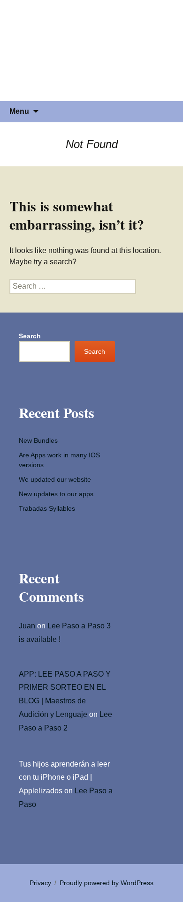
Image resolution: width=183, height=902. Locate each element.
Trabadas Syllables (47, 508)
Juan (27, 626)
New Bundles (38, 440)
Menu (19, 111)
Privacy (40, 883)
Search (30, 336)
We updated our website (55, 479)
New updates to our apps (56, 494)
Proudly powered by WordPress (106, 883)
